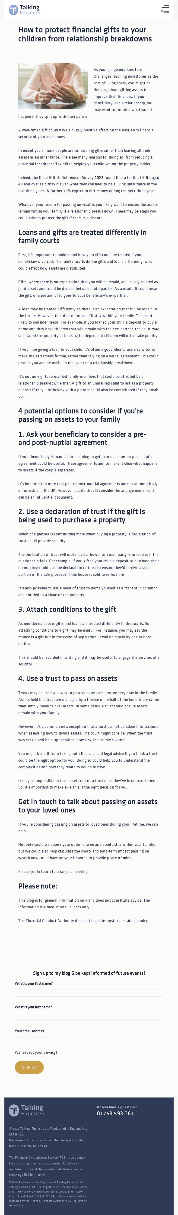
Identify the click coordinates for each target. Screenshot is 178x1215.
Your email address (29, 1031)
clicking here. (34, 1175)
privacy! (50, 1052)
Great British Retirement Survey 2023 (71, 178)
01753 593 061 (115, 1113)
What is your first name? (34, 983)
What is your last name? (33, 1007)
